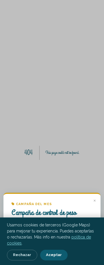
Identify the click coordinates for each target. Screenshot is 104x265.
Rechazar (22, 255)
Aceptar (54, 255)
